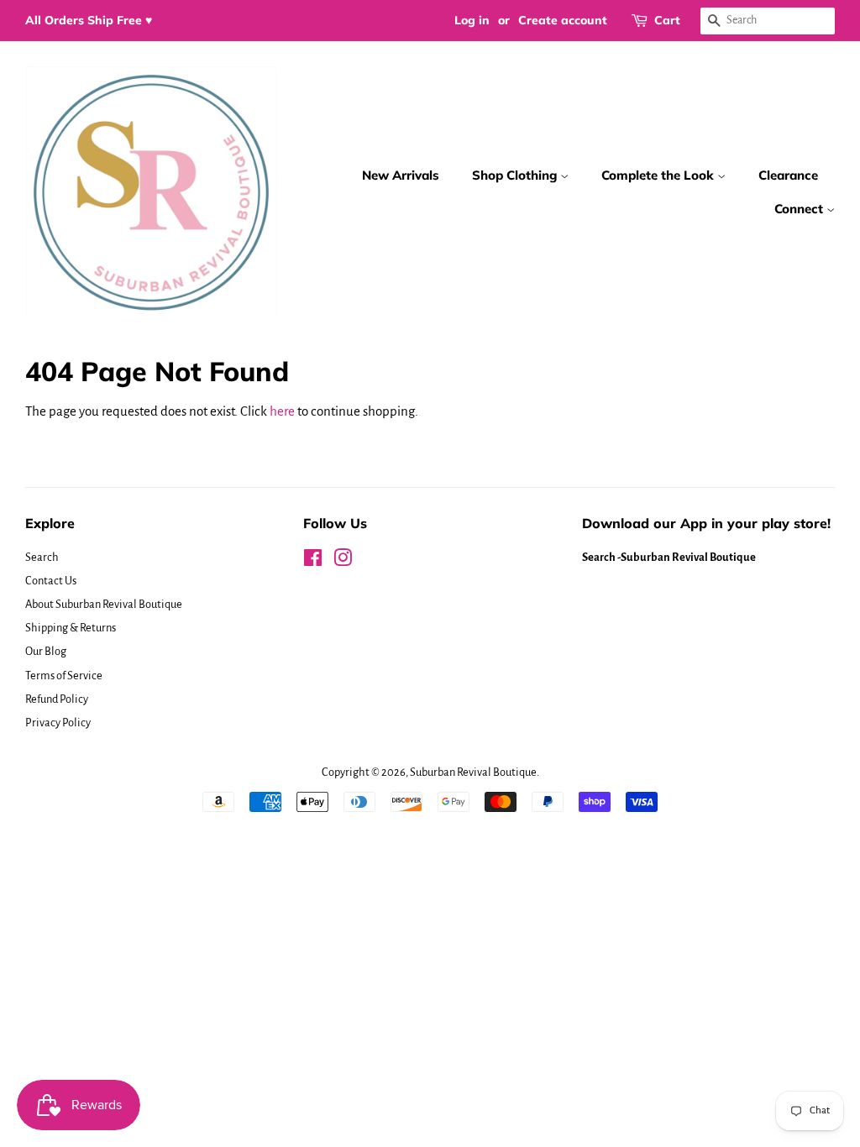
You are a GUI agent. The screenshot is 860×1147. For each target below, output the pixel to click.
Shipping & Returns (70, 627)
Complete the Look (659, 175)
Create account (562, 20)
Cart (667, 20)
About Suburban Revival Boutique (103, 604)
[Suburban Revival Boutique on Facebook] (312, 561)
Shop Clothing (516, 175)
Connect (800, 209)
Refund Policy (56, 699)
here (282, 411)
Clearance (788, 175)
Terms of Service (63, 675)
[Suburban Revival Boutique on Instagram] (342, 561)
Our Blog (45, 651)
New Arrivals (400, 175)
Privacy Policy (58, 722)
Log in (472, 20)
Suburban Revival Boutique (473, 772)
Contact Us (50, 580)
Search (42, 557)
